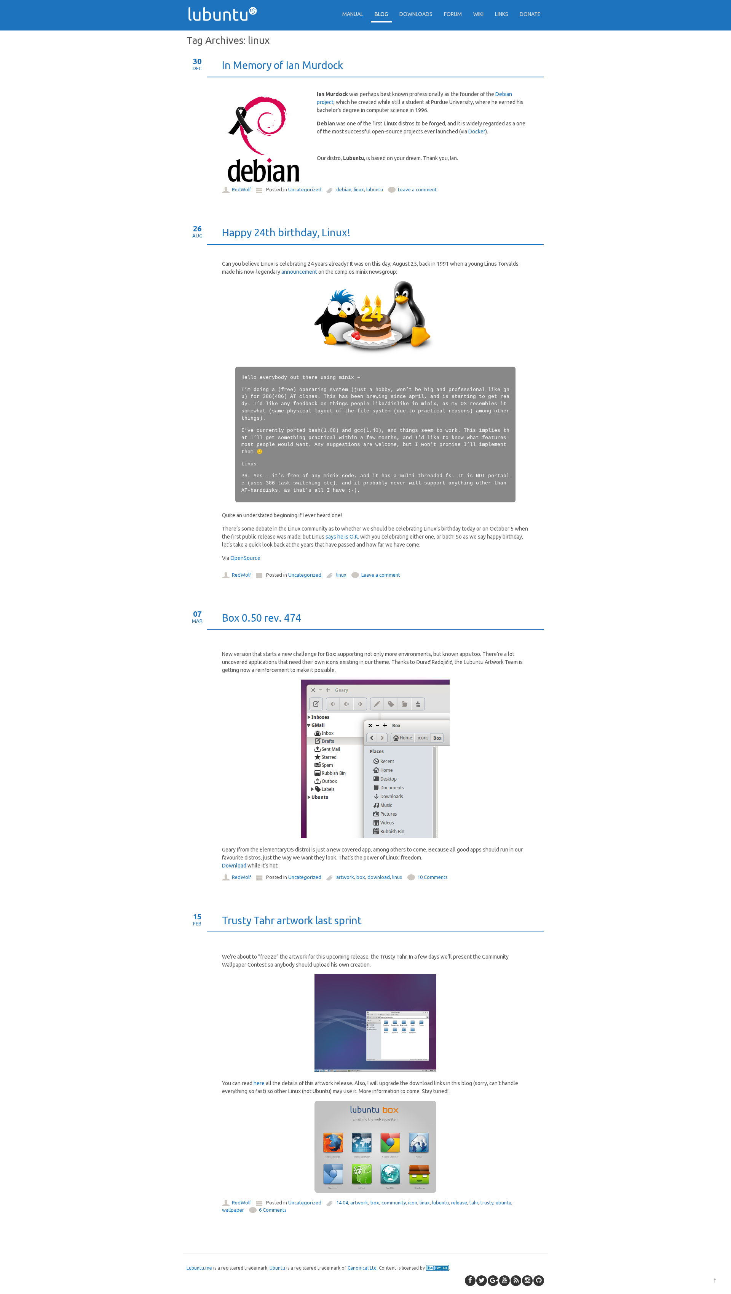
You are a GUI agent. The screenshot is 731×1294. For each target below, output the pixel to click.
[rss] (516, 1280)
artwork (345, 877)
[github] (538, 1280)
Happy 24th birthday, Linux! (286, 232)
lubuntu (374, 189)
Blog (381, 14)
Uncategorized (304, 189)
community (393, 1202)
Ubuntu (277, 1267)
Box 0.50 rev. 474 (261, 618)
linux (359, 189)
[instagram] (527, 1280)
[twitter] (481, 1280)
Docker (476, 131)
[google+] (493, 1280)
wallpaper (233, 1209)
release (459, 1202)
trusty (486, 1202)
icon (412, 1202)
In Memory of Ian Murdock (282, 65)
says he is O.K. (342, 537)
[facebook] (470, 1280)
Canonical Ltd (362, 1267)
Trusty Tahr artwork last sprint (292, 920)
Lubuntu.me (199, 1267)
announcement (299, 272)
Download (234, 866)
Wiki (478, 14)
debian (343, 189)
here (259, 1083)
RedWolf (241, 189)
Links (501, 14)
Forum (453, 14)
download (378, 877)
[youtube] (504, 1280)
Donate (530, 14)
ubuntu (503, 1202)
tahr (473, 1202)
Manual (352, 14)
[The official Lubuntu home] (225, 34)
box (360, 877)
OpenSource (245, 558)
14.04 (342, 1202)
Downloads (416, 14)
